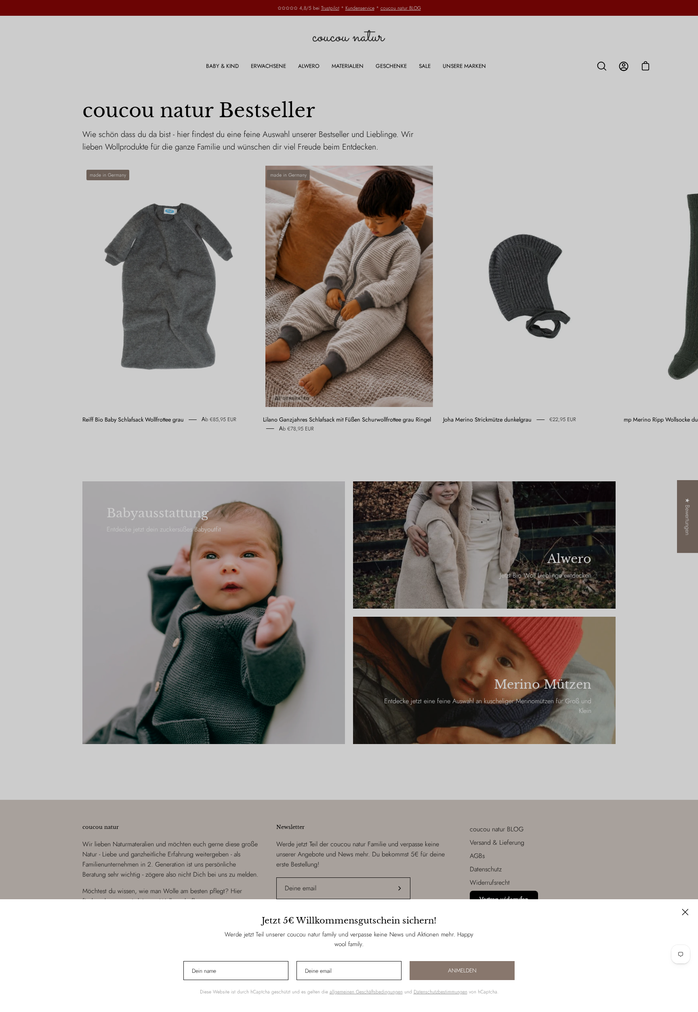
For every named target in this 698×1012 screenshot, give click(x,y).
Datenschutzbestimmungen (440, 991)
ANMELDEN (462, 970)
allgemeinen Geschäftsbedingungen (366, 991)
